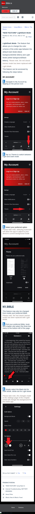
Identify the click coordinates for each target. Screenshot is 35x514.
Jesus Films (9, 494)
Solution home (7, 27)
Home (13, 507)
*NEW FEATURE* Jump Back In (15, 486)
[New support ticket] (18, 17)
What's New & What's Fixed (14, 497)
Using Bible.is (18, 27)
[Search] (14, 17)
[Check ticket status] (22, 17)
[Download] (13, 263)
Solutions (21, 507)
